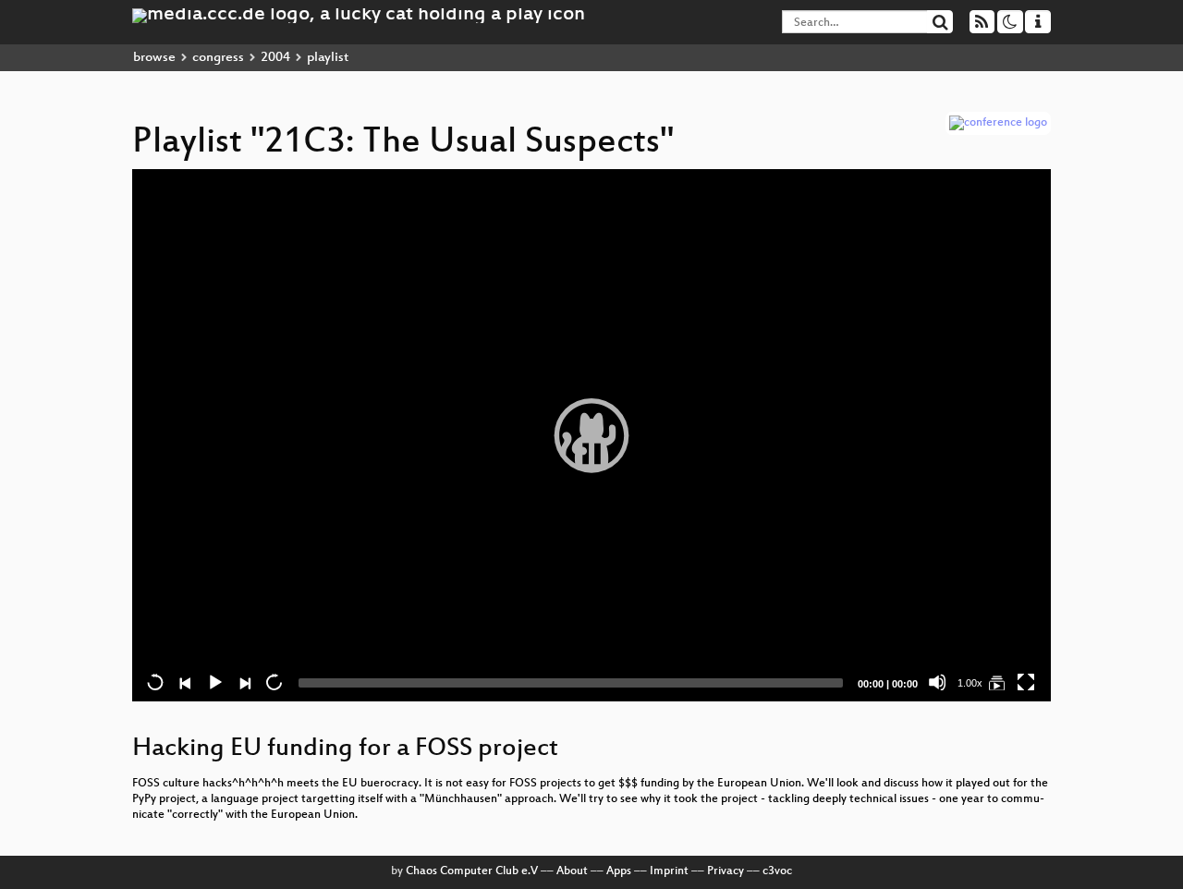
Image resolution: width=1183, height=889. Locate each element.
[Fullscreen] (1026, 682)
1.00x (969, 682)
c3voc (777, 871)
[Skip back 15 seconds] (155, 682)
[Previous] (185, 682)
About (572, 871)
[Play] (591, 435)
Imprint (669, 871)
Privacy (725, 871)
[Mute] (937, 682)
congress (218, 58)
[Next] (244, 682)
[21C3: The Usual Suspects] (996, 682)
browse (154, 58)
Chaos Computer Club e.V (472, 871)
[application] (591, 435)
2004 (275, 58)
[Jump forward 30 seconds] (273, 682)
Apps (618, 871)
